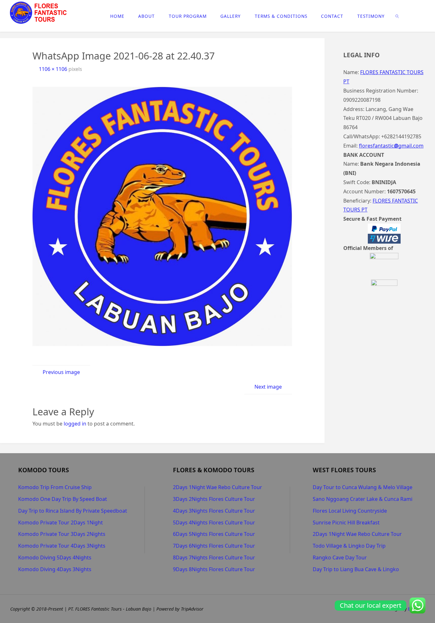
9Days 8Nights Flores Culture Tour (214, 569)
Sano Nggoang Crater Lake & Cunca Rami (362, 498)
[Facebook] (411, 16)
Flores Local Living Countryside (350, 510)
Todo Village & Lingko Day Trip (349, 545)
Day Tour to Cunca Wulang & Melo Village (362, 487)
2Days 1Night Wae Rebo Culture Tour (217, 487)
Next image (268, 386)
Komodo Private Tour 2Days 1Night (60, 522)
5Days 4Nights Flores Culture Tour (214, 522)
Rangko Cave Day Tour (340, 557)
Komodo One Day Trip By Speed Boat (62, 498)
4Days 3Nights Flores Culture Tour (214, 510)
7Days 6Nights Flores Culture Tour (214, 545)
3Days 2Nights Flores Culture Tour (214, 498)
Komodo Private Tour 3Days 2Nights (61, 533)
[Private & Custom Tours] (39, 12)
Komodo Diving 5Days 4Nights (54, 557)
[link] (397, 16)
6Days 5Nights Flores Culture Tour (214, 533)
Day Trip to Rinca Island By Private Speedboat (72, 510)
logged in (75, 423)
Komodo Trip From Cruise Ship (55, 487)
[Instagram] (421, 16)
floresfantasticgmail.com (391, 145)
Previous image (61, 372)
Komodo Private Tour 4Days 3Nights (61, 545)
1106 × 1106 (53, 69)
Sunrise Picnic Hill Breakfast (346, 522)
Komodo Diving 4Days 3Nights (54, 569)
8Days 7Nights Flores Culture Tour (214, 557)
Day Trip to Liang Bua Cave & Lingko (356, 569)
